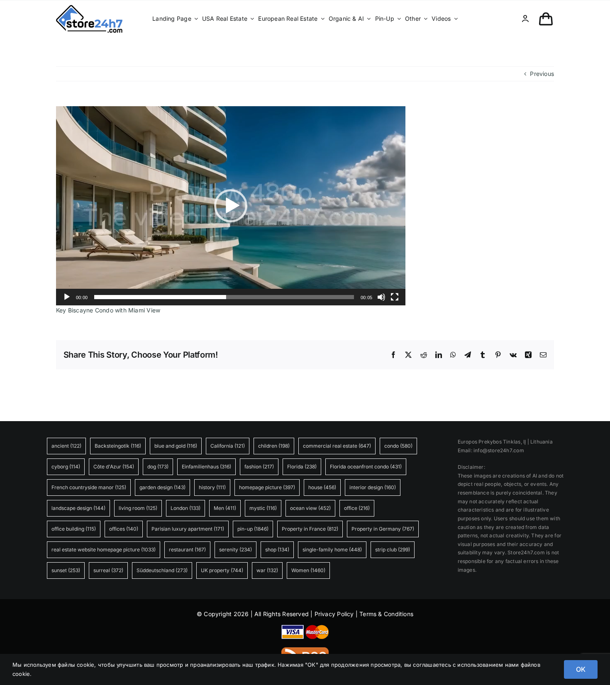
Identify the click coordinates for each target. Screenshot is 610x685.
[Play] (67, 297)
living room (138, 508)
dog (157, 466)
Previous (542, 73)
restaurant (187, 549)
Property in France (310, 529)
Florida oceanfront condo (366, 466)
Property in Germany (382, 529)
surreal (108, 570)
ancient (66, 446)
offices (123, 529)
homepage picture (267, 487)
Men (225, 508)
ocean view (310, 508)
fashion (259, 466)
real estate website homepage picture (103, 549)
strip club (392, 549)
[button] (230, 205)
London (185, 508)
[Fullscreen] (394, 297)
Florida (302, 466)
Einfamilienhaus (206, 466)
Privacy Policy (334, 613)
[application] (230, 205)
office (357, 508)
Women (308, 570)
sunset (65, 570)
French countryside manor (88, 487)
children (274, 446)
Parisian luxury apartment (187, 529)
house (322, 487)
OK (581, 669)
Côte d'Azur (113, 466)
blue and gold (175, 446)
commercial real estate (337, 446)
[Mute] (381, 297)
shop (277, 549)
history (212, 487)
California (227, 446)
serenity (235, 549)
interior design (372, 487)
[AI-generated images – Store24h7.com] (89, 7)
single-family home (332, 549)
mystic (263, 508)
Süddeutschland (162, 570)
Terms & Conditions (386, 613)
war (267, 570)
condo (398, 446)
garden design (162, 487)
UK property (222, 570)
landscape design (78, 508)
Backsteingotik (118, 446)
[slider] (224, 297)
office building (73, 529)
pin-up (252, 529)
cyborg (65, 466)
